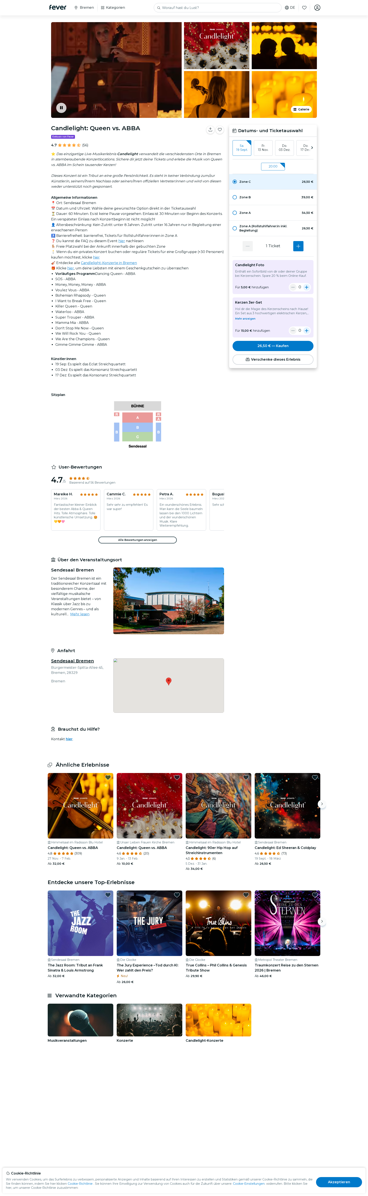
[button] (273, 181)
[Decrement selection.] (248, 246)
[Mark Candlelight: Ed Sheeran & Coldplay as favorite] (315, 777)
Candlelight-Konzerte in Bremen (109, 263)
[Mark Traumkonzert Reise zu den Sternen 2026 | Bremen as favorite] (315, 895)
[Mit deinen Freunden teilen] (210, 130)
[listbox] (273, 148)
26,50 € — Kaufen (273, 346)
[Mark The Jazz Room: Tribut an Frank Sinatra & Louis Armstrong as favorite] (108, 895)
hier (121, 241)
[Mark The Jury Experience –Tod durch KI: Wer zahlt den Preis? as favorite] (177, 895)
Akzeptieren (339, 1182)
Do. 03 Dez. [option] (284, 148)
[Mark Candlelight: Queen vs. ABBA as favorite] (220, 130)
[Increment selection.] (298, 246)
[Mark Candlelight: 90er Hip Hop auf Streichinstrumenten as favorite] (246, 777)
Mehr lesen (79, 614)
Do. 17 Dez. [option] (305, 148)
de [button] (292, 8)
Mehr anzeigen (245, 318)
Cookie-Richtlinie (80, 1184)
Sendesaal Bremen (72, 660)
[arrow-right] (312, 148)
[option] (273, 181)
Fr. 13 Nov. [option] (263, 148)
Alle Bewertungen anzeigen (137, 540)
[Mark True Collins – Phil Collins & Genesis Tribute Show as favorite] (246, 895)
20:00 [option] (273, 166)
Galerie (303, 109)
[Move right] (322, 804)
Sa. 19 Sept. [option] (242, 148)
